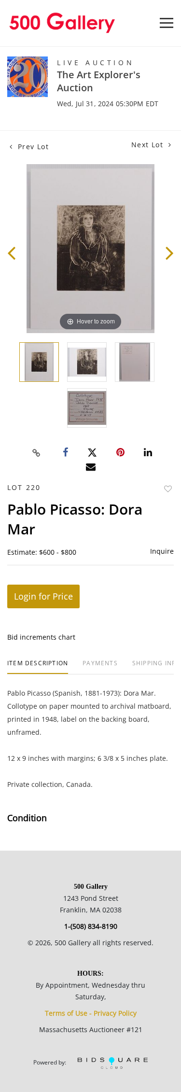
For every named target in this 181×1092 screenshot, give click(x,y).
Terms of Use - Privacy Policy (91, 1013)
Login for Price (43, 596)
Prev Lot (32, 146)
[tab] (37, 667)
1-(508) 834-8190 (90, 926)
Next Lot (148, 144)
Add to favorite (168, 488)
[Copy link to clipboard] (36, 453)
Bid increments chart (41, 637)
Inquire (162, 551)
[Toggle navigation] (166, 22)
